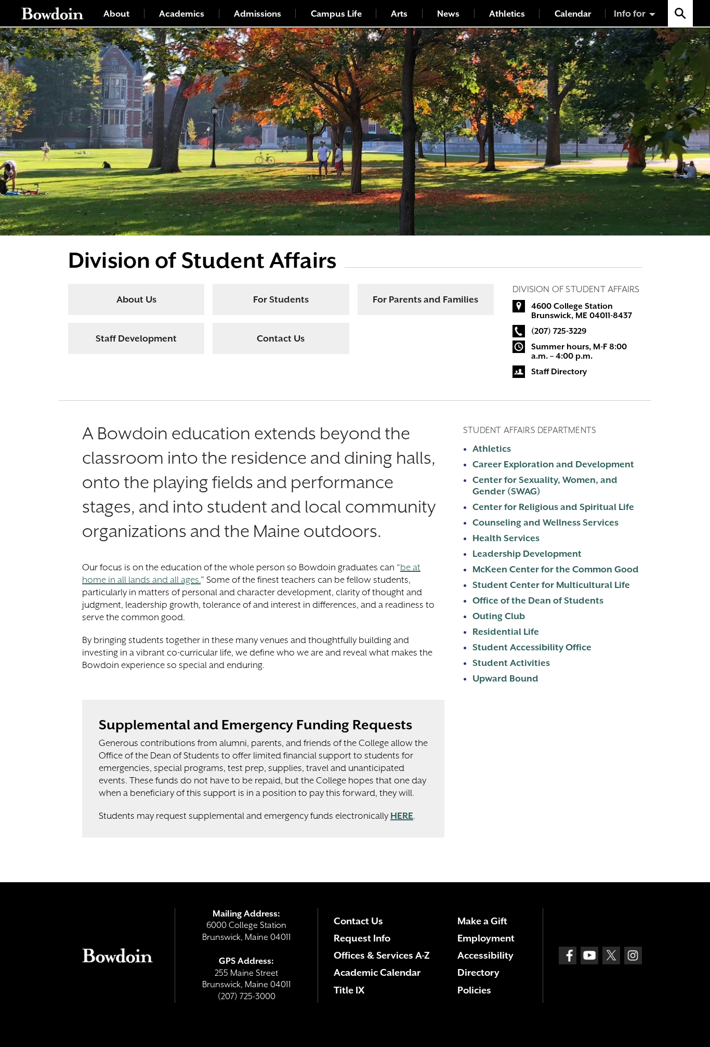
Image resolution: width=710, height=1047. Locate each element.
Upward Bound (505, 678)
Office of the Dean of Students (537, 600)
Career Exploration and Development (553, 464)
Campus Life (336, 14)
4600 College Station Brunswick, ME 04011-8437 (581, 311)
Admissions (257, 14)
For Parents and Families (425, 299)
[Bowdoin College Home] (52, 13)
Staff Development (136, 338)
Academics (181, 14)
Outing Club (498, 616)
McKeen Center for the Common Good (555, 569)
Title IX (349, 990)
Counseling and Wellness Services (545, 522)
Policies (474, 990)
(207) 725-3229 (558, 331)
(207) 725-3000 (246, 996)
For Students (281, 299)
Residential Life (505, 631)
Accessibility (485, 955)
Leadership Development (527, 553)
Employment (486, 938)
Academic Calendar (377, 972)
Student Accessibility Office (531, 647)
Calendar (573, 14)
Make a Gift (482, 920)
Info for (630, 13)
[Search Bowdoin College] (680, 13)
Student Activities (511, 663)
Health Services (506, 538)
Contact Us (281, 338)
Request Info (362, 938)
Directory (478, 972)
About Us (136, 299)
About (116, 14)
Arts (399, 14)
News (448, 14)
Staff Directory (559, 371)
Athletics (507, 14)
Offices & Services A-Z (382, 955)
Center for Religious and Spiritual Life (553, 507)
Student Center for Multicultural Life (551, 585)
